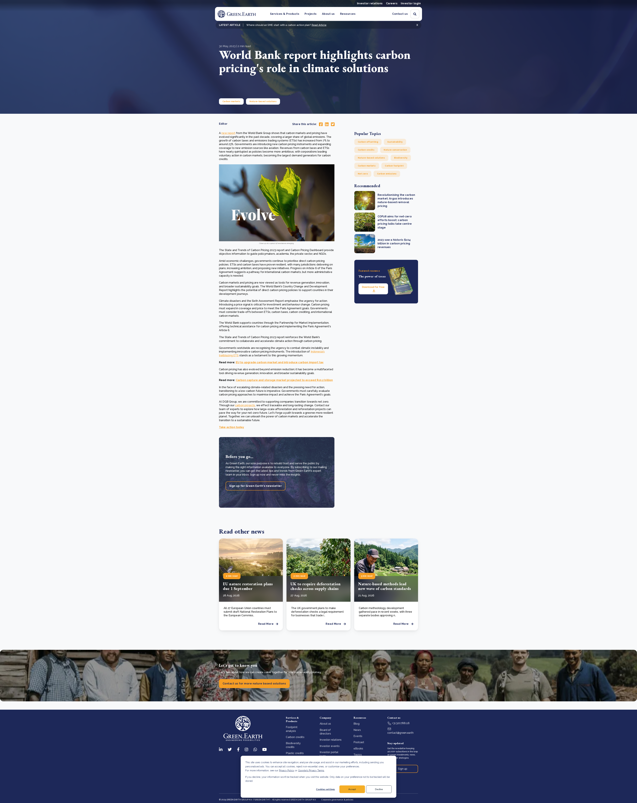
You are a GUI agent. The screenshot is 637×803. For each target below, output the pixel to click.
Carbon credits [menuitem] (295, 737)
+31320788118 (400, 723)
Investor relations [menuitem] (331, 739)
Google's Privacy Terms (311, 770)
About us (328, 13)
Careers (391, 3)
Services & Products (284, 13)
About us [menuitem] (325, 723)
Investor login (411, 3)
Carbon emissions (387, 174)
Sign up (402, 768)
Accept (352, 789)
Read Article (319, 25)
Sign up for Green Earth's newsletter (255, 485)
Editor (223, 123)
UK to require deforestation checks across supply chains (315, 586)
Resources (347, 13)
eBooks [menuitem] (358, 748)
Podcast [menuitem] (359, 742)
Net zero (363, 174)
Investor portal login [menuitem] (329, 754)
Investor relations (370, 3)
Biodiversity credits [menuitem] (293, 745)
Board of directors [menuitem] (325, 731)
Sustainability (395, 142)
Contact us (400, 13)
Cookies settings (325, 789)
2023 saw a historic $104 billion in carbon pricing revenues (394, 243)
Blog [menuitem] (356, 723)
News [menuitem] (357, 730)
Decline (379, 789)
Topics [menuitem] (358, 754)
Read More (266, 623)
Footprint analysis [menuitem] (291, 729)
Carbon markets (231, 101)
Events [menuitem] (358, 736)
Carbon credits (366, 150)
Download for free (373, 287)
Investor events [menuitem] (329, 746)
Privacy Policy (286, 770)
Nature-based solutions (263, 101)
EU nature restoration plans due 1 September (248, 586)
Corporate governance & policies (337, 800)
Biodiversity (400, 158)
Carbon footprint (394, 166)
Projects (311, 13)
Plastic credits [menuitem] (295, 753)
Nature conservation (395, 150)
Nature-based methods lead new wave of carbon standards (384, 586)
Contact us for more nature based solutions (254, 683)
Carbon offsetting (368, 142)
